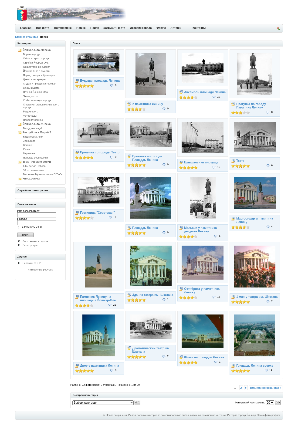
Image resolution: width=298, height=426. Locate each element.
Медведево (29, 153)
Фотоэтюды (30, 115)
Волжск (27, 145)
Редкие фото (30, 111)
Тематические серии (37, 161)
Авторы (175, 28)
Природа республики (35, 157)
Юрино (27, 149)
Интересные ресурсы (40, 269)
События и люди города (37, 100)
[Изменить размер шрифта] (278, 29)
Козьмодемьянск (33, 136)
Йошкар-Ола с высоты (36, 71)
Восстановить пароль (35, 241)
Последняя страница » (265, 387)
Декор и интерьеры (34, 79)
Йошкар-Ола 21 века (37, 124)
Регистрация (30, 245)
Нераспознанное (33, 119)
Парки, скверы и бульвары (39, 75)
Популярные (63, 28)
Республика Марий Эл (38, 132)
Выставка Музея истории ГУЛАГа (42, 174)
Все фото (42, 28)
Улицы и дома (31, 87)
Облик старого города (36, 58)
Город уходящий (32, 128)
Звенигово (29, 140)
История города (141, 28)
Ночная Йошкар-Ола (35, 92)
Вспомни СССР (32, 263)
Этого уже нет (31, 96)
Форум (161, 28)
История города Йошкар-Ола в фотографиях (254, 415)
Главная (25, 28)
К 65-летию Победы (34, 166)
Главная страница (26, 36)
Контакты (199, 28)
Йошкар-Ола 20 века (37, 50)
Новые (81, 28)
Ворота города (31, 54)
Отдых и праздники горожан (39, 83)
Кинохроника (31, 178)
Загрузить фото (114, 28)
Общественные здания (36, 66)
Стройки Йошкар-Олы (36, 62)
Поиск (94, 28)
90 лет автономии (33, 170)
